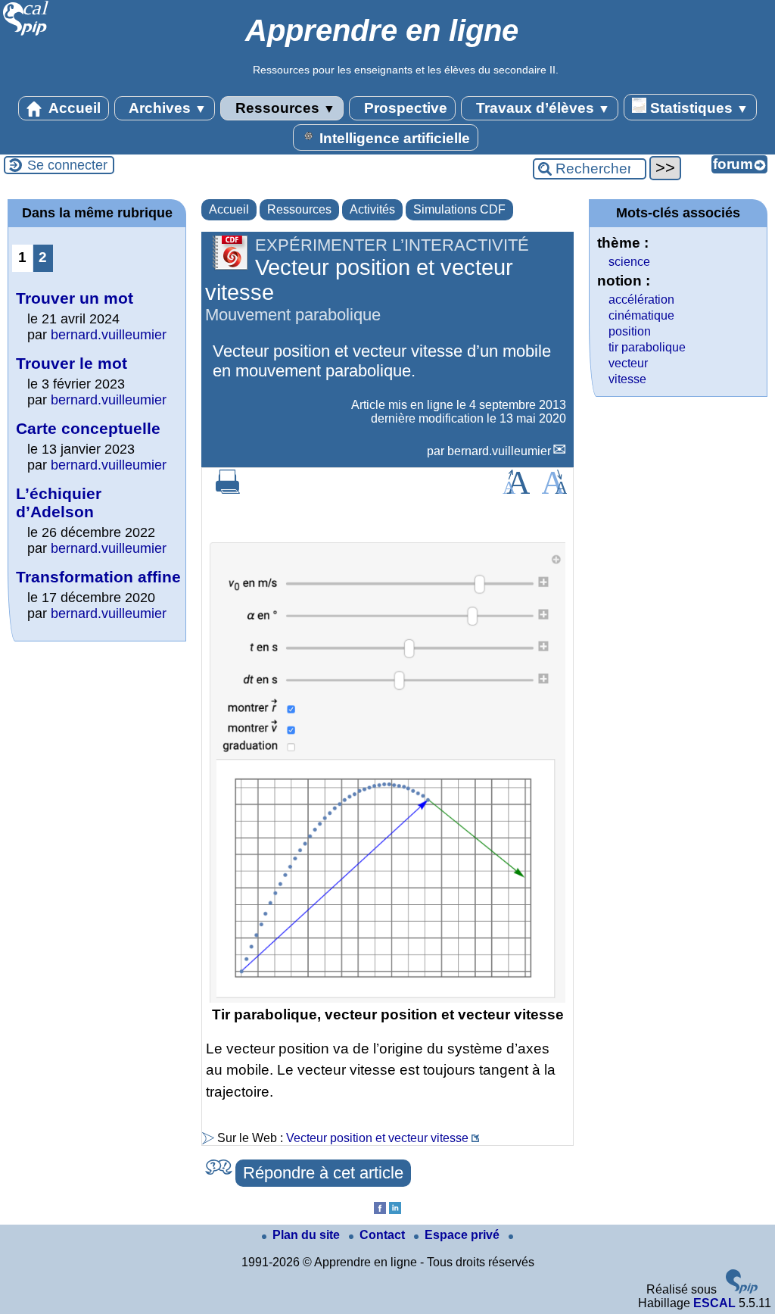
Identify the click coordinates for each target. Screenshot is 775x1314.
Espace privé (464, 1234)
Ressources (283, 108)
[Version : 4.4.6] (742, 1289)
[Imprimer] (228, 489)
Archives (166, 108)
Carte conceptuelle (88, 428)
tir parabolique (647, 347)
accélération (641, 299)
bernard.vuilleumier (499, 451)
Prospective (403, 108)
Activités (372, 209)
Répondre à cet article (323, 1172)
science (629, 261)
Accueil (73, 108)
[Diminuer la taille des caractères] (554, 489)
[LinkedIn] (395, 1209)
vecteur (628, 363)
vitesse (627, 379)
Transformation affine (98, 576)
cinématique (641, 315)
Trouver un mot (74, 298)
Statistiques (697, 108)
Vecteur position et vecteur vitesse (377, 1137)
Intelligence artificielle (393, 138)
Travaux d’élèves (541, 108)
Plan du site (307, 1234)
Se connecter (67, 165)
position (629, 331)
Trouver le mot (71, 363)
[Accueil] (26, 33)
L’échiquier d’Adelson (58, 502)
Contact (383, 1234)
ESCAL (714, 1303)
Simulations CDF (459, 209)
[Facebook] (380, 1209)
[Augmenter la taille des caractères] (516, 489)
